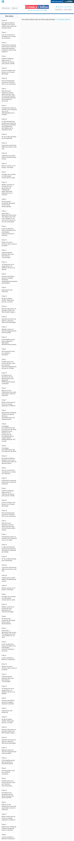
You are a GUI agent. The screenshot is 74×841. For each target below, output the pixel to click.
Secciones (6, 8)
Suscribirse (58, 9)
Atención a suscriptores (64, 7)
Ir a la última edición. (63, 19)
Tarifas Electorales (56, 1)
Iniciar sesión (68, 9)
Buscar (15, 8)
